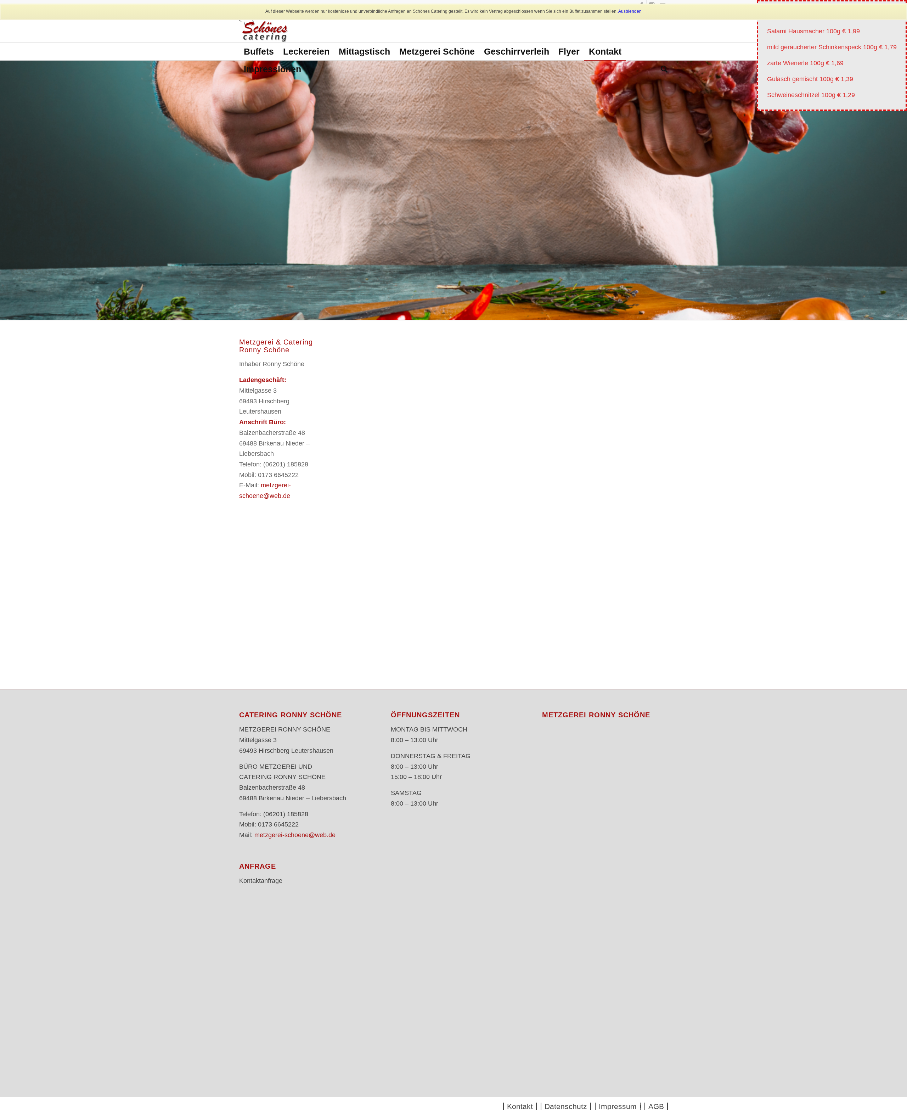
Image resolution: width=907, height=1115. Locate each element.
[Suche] (662, 69)
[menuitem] (258, 51)
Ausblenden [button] (630, 11)
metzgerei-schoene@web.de (295, 835)
